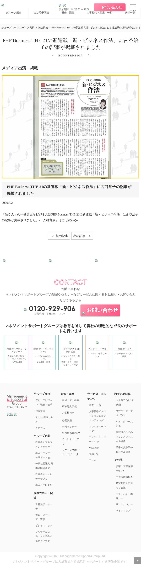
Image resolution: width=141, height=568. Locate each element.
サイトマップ (123, 510)
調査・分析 (95, 405)
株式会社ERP (42, 484)
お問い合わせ (102, 310)
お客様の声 (68, 412)
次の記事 (79, 236)
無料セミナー (69, 426)
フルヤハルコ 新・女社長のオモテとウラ (43, 536)
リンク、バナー (124, 504)
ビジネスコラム (43, 525)
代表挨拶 (40, 410)
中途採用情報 (123, 477)
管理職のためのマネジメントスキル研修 (124, 437)
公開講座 (67, 420)
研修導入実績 (69, 406)
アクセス (40, 427)
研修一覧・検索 (70, 400)
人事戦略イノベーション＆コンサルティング (97, 416)
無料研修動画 (69, 433)
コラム (92, 460)
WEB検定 (94, 447)
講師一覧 (130, 12)
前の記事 (62, 236)
